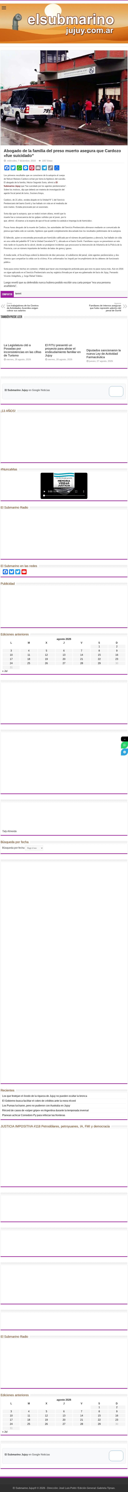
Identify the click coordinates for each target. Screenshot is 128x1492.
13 (64, 655)
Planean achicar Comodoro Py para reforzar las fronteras (33, 1115)
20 (64, 659)
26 (46, 663)
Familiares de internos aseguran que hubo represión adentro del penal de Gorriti (105, 307)
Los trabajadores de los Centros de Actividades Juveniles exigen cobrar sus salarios (23, 307)
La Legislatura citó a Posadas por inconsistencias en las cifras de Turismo (22, 350)
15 (99, 655)
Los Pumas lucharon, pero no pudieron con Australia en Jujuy (36, 1105)
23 (116, 659)
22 (99, 659)
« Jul (4, 671)
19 (46, 659)
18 (28, 659)
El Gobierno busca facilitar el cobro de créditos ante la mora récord (39, 1100)
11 (28, 655)
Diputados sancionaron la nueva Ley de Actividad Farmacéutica (103, 354)
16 (116, 655)
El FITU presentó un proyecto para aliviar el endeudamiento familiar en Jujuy (63, 350)
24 (11, 663)
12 (46, 655)
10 (11, 655)
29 (99, 663)
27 (64, 663)
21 (81, 659)
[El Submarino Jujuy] (64, 23)
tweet (18, 293)
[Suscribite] (124, 745)
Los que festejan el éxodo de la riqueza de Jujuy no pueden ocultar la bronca (44, 1096)
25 (28, 663)
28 (81, 663)
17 (11, 659)
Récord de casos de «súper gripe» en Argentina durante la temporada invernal (45, 1110)
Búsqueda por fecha (13, 848)
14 (81, 655)
